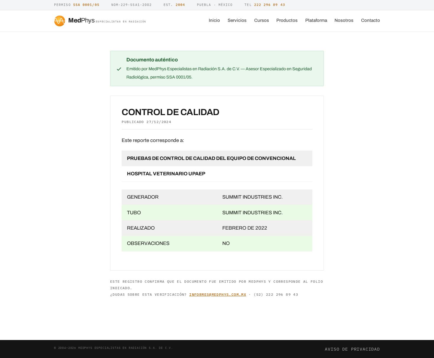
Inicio (214, 20)
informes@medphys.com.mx (217, 294)
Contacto (370, 20)
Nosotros (344, 20)
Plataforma (316, 20)
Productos (287, 20)
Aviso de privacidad (352, 349)
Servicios (237, 20)
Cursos (261, 20)
